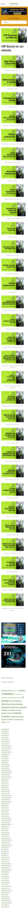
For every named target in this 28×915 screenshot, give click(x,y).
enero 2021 (4, 861)
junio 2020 (4, 876)
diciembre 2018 (5, 900)
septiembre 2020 (5, 870)
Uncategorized (18, 719)
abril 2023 (4, 812)
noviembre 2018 (5, 903)
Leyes (3, 713)
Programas (14, 717)
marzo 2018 (4, 907)
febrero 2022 (4, 834)
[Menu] (2, 4)
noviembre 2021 (5, 841)
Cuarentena (19, 697)
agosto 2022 (4, 826)
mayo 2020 (4, 878)
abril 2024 (4, 787)
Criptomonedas (11, 697)
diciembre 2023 (5, 795)
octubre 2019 (4, 888)
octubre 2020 (4, 867)
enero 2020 (4, 884)
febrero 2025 (4, 766)
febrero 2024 (4, 791)
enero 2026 (4, 744)
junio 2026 (4, 733)
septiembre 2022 (5, 824)
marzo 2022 (4, 832)
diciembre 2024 (5, 770)
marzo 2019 (4, 896)
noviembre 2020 (5, 865)
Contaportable (14, 3)
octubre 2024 (4, 774)
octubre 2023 (4, 799)
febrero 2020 (4, 882)
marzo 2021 (4, 857)
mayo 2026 (4, 735)
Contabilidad (7, 694)
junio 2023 (4, 808)
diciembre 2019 (5, 886)
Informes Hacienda (19, 707)
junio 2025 (4, 758)
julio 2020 (3, 874)
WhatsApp (8, 722)
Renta (21, 717)
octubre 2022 (4, 822)
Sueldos (4, 719)
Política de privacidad (7, 677)
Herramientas (17, 704)
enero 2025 (4, 768)
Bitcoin (10, 691)
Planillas (9, 713)
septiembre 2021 (5, 845)
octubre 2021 (4, 843)
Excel (12, 701)
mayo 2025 (4, 760)
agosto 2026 (4, 729)
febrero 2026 (4, 741)
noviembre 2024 (5, 772)
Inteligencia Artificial (7, 710)
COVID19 (4, 697)
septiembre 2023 (5, 801)
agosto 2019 (4, 892)
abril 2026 (4, 737)
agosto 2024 (4, 779)
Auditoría (4, 691)
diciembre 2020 (5, 863)
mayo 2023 (4, 810)
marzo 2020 (4, 880)
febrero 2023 (4, 814)
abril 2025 (4, 762)
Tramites (10, 719)
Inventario (18, 710)
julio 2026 (3, 731)
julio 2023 (3, 805)
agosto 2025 (4, 754)
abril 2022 (4, 830)
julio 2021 (3, 849)
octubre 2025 (4, 750)
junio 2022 (4, 828)
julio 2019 (3, 894)
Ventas (3, 722)
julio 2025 (3, 756)
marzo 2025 (4, 764)
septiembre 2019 (5, 890)
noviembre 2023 (5, 797)
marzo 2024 (4, 789)
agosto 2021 (4, 847)
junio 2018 (4, 905)
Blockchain (15, 690)
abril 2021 (4, 855)
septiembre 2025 (5, 752)
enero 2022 (4, 836)
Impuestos (5, 707)
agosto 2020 (4, 872)
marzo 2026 (4, 739)
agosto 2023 (4, 803)
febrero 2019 (4, 898)
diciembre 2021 (5, 839)
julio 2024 (3, 781)
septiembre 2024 (5, 777)
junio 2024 (4, 783)
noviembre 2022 (5, 820)
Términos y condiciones (7, 682)
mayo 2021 (4, 853)
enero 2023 (4, 816)
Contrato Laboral (18, 694)
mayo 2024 (4, 785)
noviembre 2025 (5, 748)
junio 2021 (4, 851)
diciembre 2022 (5, 818)
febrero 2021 (4, 859)
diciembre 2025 (5, 746)
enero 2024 (4, 793)
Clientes (21, 691)
